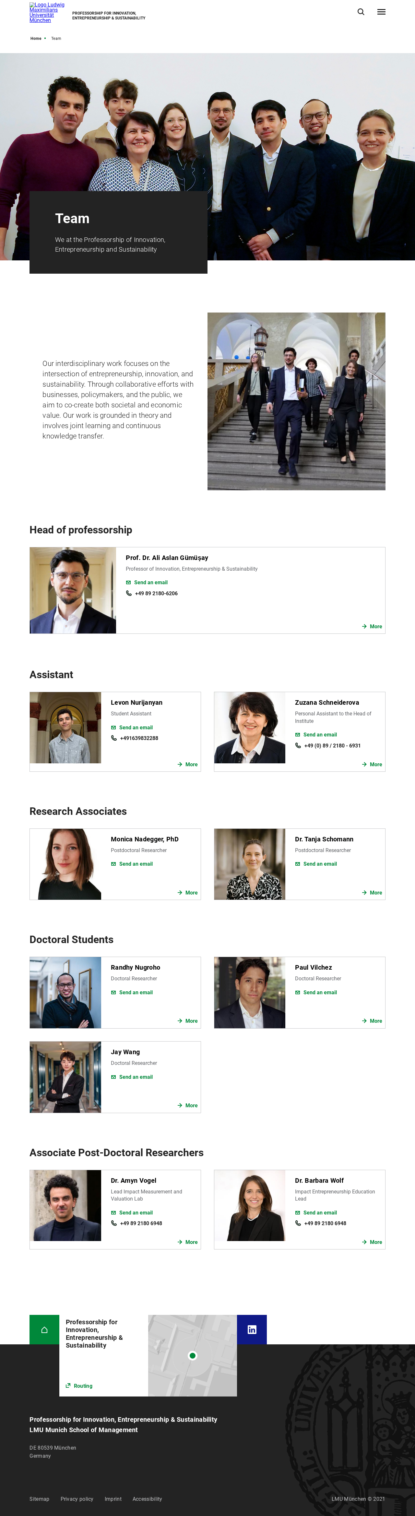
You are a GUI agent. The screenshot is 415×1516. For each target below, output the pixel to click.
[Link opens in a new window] (148, 1355)
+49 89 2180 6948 (141, 1223)
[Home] (44, 1329)
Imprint (113, 1499)
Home (35, 38)
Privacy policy (77, 1499)
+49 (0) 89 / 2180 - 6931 (332, 746)
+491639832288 (139, 738)
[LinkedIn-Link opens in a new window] (252, 1329)
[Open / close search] (361, 11)
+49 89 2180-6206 (156, 593)
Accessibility (147, 1499)
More (376, 626)
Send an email (151, 582)
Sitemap (39, 1499)
